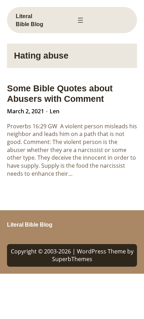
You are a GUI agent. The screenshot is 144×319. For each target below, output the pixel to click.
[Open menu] (80, 20)
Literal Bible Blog (29, 224)
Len (54, 111)
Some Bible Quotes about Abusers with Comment (60, 94)
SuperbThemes (72, 259)
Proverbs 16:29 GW (32, 126)
